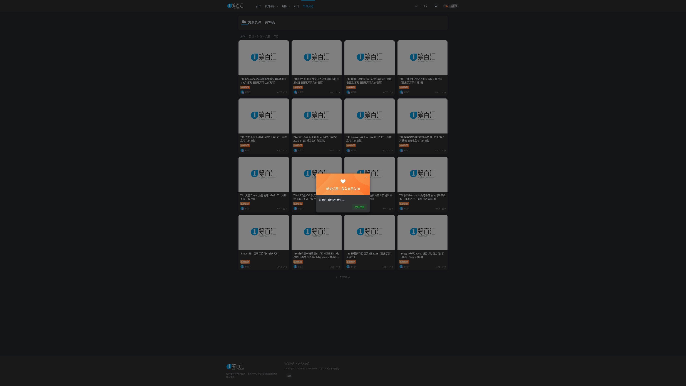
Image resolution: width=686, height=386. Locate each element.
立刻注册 (359, 207)
